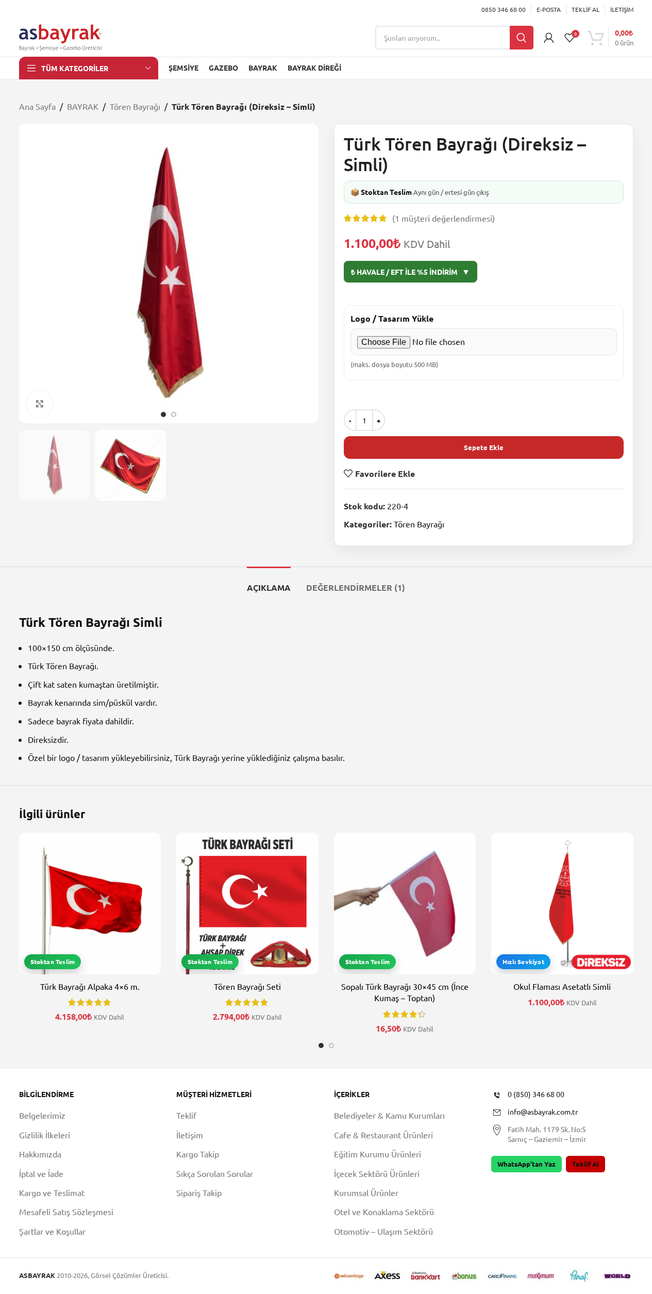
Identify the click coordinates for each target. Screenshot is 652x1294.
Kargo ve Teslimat (52, 1192)
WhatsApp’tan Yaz (526, 1163)
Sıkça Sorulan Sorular (214, 1173)
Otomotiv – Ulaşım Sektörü (383, 1231)
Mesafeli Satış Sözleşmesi (66, 1211)
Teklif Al (585, 1163)
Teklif (186, 1115)
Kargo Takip (197, 1154)
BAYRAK (82, 106)
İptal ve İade (41, 1173)
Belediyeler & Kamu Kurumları (389, 1115)
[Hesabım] (549, 37)
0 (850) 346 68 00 (536, 1094)
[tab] (269, 582)
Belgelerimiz (42, 1115)
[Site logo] (60, 36)
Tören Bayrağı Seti (247, 986)
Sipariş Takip (199, 1192)
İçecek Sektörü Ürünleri (377, 1173)
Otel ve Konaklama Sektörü (384, 1211)
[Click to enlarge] (40, 404)
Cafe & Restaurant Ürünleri (383, 1135)
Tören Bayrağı (135, 106)
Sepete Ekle (484, 447)
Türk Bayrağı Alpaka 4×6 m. (90, 986)
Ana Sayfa (37, 106)
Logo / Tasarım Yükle (391, 318)
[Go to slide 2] (173, 414)
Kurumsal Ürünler (366, 1192)
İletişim (189, 1135)
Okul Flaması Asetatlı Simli (562, 986)
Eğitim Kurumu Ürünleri (377, 1154)
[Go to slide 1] (163, 414)
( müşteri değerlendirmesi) (443, 218)
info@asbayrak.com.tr (543, 1111)
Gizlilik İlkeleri (44, 1135)
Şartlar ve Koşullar (52, 1231)
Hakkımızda (40, 1154)
